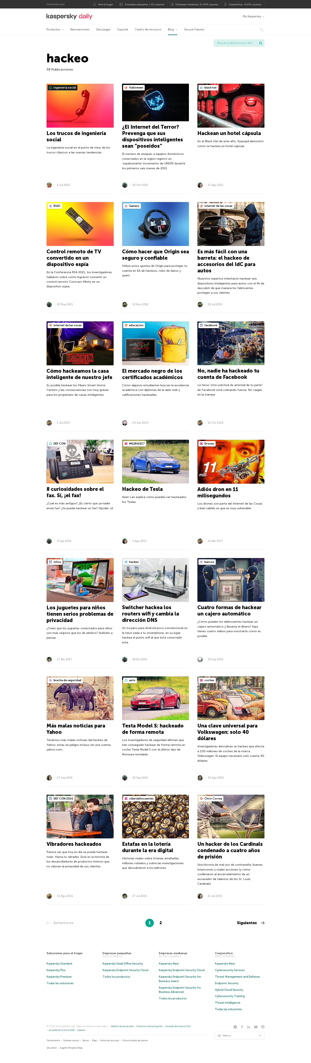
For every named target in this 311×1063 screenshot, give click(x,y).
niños (57, 562)
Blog (171, 29)
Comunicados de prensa (135, 1040)
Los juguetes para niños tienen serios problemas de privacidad (80, 614)
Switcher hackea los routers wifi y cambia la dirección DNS (150, 613)
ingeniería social (64, 87)
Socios (85, 1040)
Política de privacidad (122, 1026)
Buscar (260, 43)
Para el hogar (105, 4)
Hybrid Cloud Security (229, 989)
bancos (209, 562)
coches (209, 680)
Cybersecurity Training (230, 996)
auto (131, 680)
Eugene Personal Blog (71, 1048)
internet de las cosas (218, 205)
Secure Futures (194, 29)
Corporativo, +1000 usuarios (245, 4)
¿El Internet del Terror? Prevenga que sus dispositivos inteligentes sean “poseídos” (152, 136)
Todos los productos (116, 976)
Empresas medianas (173, 953)
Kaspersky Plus (56, 970)
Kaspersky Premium (59, 976)
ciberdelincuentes (141, 798)
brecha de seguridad (67, 680)
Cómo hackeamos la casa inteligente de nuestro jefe (79, 374)
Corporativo (224, 953)
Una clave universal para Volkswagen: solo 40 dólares (227, 732)
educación (135, 325)
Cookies (81, 1030)
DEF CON (59, 443)
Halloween (135, 87)
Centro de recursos (148, 29)
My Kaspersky (252, 16)
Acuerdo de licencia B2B (61, 1030)
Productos (53, 29)
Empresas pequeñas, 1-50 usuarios (144, 4)
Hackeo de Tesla (142, 489)
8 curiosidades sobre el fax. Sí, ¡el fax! (75, 492)
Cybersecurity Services (230, 970)
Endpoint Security (226, 983)
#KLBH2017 (136, 443)
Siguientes (247, 923)
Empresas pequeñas (117, 953)
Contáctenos (53, 1040)
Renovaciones (79, 29)
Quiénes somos (71, 1040)
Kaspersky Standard (59, 963)
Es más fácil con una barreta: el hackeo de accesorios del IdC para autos (226, 261)
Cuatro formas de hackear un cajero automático (229, 610)
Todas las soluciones (60, 983)
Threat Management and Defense (237, 976)
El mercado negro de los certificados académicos (152, 374)
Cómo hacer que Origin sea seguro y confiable (155, 254)
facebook (210, 325)
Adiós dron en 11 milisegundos (217, 492)
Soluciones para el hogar (65, 953)
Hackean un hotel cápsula (229, 133)
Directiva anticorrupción (149, 1026)
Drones (209, 443)
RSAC (57, 205)
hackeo (133, 562)
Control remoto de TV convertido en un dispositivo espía (74, 257)
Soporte (122, 29)
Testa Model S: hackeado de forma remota (153, 729)
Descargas (103, 29)
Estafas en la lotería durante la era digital (147, 847)
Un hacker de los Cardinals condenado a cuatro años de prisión (230, 850)
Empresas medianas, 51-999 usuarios (197, 4)
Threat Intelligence (227, 1002)
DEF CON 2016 (63, 798)
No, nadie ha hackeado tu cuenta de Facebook (228, 374)
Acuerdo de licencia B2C (178, 1026)
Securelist (52, 1048)
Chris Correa (213, 798)
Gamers (133, 205)
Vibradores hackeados (74, 844)
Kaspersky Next (169, 963)
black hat (210, 87)
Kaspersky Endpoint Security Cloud (125, 970)
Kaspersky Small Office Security (123, 963)
